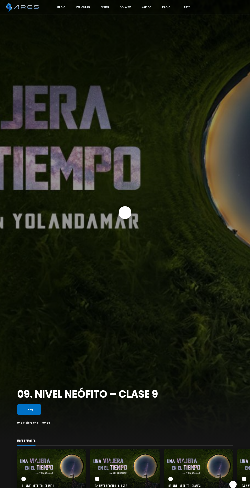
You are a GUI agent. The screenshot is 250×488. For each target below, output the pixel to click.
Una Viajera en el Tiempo (33, 423)
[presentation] (233, 484)
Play (30, 409)
